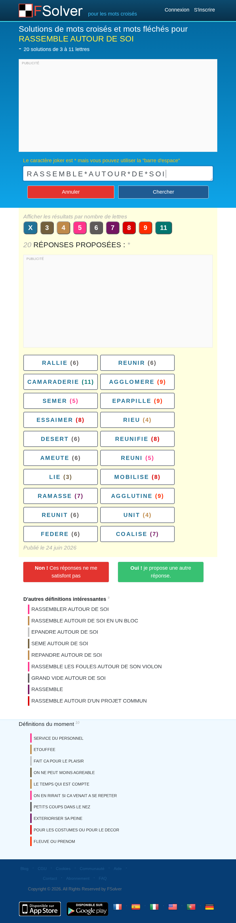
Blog (24, 868)
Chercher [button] (163, 192)
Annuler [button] (71, 192)
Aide (118, 868)
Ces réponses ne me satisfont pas (66, 572)
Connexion (177, 10)
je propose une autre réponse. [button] (160, 572)
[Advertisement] (118, 107)
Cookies (63, 868)
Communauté (92, 868)
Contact (50, 878)
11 (163, 227)
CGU (42, 868)
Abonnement (78, 878)
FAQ (103, 878)
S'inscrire (204, 10)
